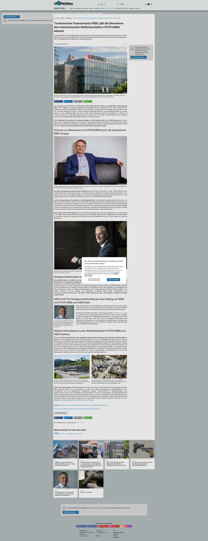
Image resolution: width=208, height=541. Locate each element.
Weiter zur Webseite (113, 279)
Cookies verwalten (94, 279)
